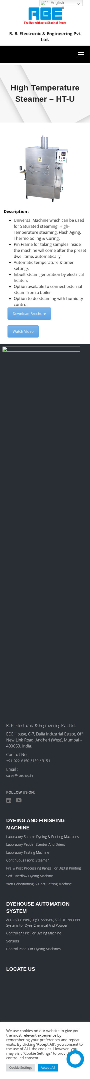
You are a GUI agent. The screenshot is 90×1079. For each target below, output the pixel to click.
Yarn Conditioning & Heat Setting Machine (39, 884)
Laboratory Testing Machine (27, 852)
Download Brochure (29, 313)
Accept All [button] (48, 1067)
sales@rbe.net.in (19, 775)
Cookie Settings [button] (20, 1067)
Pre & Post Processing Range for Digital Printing (43, 868)
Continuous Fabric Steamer (27, 860)
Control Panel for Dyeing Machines (33, 948)
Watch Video (23, 331)
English (57, 3)
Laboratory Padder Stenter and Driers (35, 844)
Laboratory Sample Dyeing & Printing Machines (42, 836)
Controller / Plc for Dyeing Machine (33, 933)
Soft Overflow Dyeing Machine (29, 876)
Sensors (12, 941)
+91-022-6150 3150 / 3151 (28, 760)
